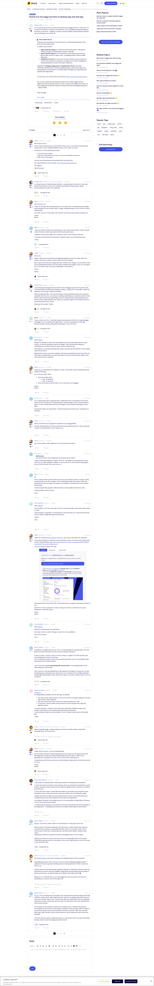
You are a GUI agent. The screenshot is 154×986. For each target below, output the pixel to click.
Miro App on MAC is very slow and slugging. (110, 108)
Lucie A (36, 727)
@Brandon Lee (41, 204)
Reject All (117, 981)
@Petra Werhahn (52, 537)
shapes (106, 131)
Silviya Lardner (38, 25)
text (98, 134)
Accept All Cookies (131, 981)
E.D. (35, 474)
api (98, 127)
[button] (110, 3)
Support (99, 131)
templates (104, 127)
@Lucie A (37, 895)
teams (121, 127)
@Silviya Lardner (41, 143)
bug (104, 124)
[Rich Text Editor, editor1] (59, 957)
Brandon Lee (38, 181)
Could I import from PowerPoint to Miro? (110, 26)
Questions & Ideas (51, 9)
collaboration (111, 124)
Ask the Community (64, 9)
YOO (35, 227)
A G (35, 337)
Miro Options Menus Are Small (106, 81)
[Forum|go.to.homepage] (36, 3)
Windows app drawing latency (106, 98)
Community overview (38, 9)
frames (120, 124)
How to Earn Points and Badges (110, 42)
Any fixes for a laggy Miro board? (107, 75)
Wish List (84, 3)
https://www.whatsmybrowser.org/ (67, 163)
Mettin (36, 141)
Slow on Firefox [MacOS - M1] (106, 70)
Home (29, 9)
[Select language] (102, 3)
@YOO (39, 256)
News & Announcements (66, 3)
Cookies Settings (104, 981)
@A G (40, 370)
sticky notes (113, 127)
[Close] (151, 981)
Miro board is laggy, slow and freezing (109, 58)
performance (48, 102)
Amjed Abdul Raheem (40, 780)
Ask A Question (110, 149)
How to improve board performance (76, 77)
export (112, 134)
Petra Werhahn (38, 503)
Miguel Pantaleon (39, 690)
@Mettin (40, 340)
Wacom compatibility (103, 93)
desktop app (38, 102)
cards (120, 131)
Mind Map (105, 134)
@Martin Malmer (44, 751)
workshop (113, 131)
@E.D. (61, 537)
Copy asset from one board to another (109, 28)
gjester (36, 317)
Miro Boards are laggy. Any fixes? (107, 103)
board (56, 102)
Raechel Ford (38, 285)
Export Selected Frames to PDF (106, 31)
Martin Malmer (38, 647)
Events (78, 3)
